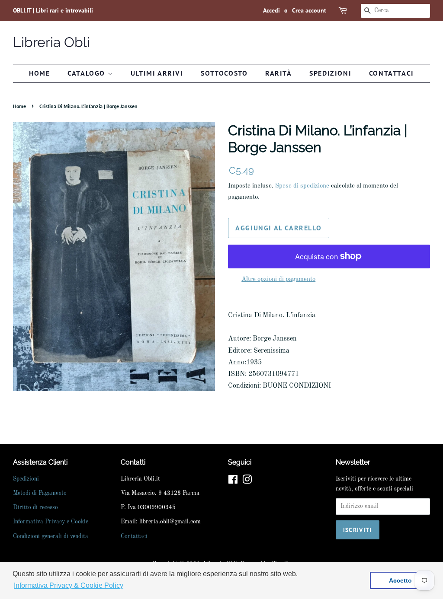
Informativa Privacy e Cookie (50, 522)
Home (39, 73)
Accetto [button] (400, 580)
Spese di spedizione (302, 186)
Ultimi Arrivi (157, 73)
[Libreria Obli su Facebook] (233, 481)
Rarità (278, 73)
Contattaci (391, 73)
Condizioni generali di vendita (50, 536)
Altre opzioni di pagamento (278, 279)
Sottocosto (224, 73)
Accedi (271, 10)
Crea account (309, 10)
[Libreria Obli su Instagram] (247, 481)
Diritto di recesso (35, 507)
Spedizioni (330, 73)
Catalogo (87, 73)
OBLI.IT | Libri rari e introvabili (53, 10)
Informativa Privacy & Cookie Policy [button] (68, 585)
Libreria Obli (51, 42)
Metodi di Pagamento (40, 493)
